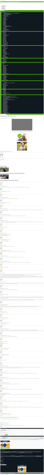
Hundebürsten (4, 28)
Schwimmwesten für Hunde (6, 25)
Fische (2, 58)
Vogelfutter (4, 83)
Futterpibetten (4, 78)
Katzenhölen (4, 37)
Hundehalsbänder (5, 19)
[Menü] (4, 4)
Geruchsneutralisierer (5, 44)
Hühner (4, 81)
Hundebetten (4, 23)
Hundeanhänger (5, 27)
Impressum (1, 460)
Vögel (2, 80)
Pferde (2, 45)
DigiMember (7, 474)
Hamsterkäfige (4, 69)
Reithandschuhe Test (5, 112)
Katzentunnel (4, 38)
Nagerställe (4, 66)
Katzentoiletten (5, 40)
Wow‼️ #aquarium (3, 166)
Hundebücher (4, 89)
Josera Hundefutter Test (6, 106)
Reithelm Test (6, 48)
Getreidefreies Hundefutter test (8, 14)
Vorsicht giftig (4, 95)
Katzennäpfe (4, 34)
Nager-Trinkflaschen (5, 65)
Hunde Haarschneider (5, 29)
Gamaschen (4, 55)
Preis (1, 433)
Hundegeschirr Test (5, 104)
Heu (3, 63)
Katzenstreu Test (5, 110)
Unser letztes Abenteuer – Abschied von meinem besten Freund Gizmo (12, 173)
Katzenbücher (4, 90)
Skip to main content (2, 0)
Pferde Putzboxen (5, 56)
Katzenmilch (4, 33)
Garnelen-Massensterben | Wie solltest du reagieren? (9, 180)
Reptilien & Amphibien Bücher (6, 93)
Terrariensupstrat (5, 76)
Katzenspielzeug (5, 35)
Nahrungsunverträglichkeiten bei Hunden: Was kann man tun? (10, 97)
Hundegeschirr (5, 22)
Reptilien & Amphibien (4, 74)
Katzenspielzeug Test (5, 109)
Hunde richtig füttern (5, 98)
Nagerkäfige (4, 67)
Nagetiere (3, 62)
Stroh (3, 64)
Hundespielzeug (5, 18)
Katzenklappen (5, 39)
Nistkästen (4, 87)
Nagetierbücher (5, 92)
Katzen (2, 31)
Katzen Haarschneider (5, 42)
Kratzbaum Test (5, 111)
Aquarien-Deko (5, 61)
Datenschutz (1, 461)
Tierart (1, 429)
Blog (2, 94)
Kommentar (1, 422)
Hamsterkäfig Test (5, 101)
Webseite (1, 424)
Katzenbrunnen (5, 36)
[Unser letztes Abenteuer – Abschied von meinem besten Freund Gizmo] (4, 171)
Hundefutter (4, 12)
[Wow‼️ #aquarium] (4, 164)
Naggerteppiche (5, 68)
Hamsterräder (4, 70)
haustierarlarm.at (5, 437)
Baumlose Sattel (5, 53)
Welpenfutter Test (6, 16)
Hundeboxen (4, 24)
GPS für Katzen (5, 41)
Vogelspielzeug (5, 85)
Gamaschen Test (5, 100)
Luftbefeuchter (5, 79)
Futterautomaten (5, 59)
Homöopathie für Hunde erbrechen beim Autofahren (9, 96)
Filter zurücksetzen (2, 434)
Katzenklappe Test (5, 108)
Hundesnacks (4, 17)
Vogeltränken (4, 84)
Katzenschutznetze (5, 43)
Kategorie (1, 430)
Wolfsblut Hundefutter (5, 15)
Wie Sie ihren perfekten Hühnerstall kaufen (9, 82)
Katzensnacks (4, 32)
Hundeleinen (4, 20)
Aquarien (4, 60)
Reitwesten (4, 50)
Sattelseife (4, 54)
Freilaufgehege (5, 72)
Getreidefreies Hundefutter (6, 13)
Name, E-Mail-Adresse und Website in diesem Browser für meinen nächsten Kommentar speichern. (13, 425)
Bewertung (1, 431)
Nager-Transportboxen (6, 73)
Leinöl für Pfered (5, 51)
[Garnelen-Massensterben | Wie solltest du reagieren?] (4, 178)
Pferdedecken (4, 52)
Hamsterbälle (4, 71)
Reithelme (4, 47)
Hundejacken (4, 21)
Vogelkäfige (4, 88)
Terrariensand (4, 75)
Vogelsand (4, 86)
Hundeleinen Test (5, 105)
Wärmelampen (4, 77)
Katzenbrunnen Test (5, 107)
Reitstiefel (4, 46)
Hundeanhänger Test (5, 102)
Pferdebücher (4, 91)
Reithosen (4, 49)
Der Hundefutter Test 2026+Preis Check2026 (8, 99)
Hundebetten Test (5, 103)
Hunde (2, 11)
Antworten (1, 188)
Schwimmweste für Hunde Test (8, 26)
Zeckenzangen (4, 30)
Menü (5, 10)
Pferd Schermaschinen (5, 57)
